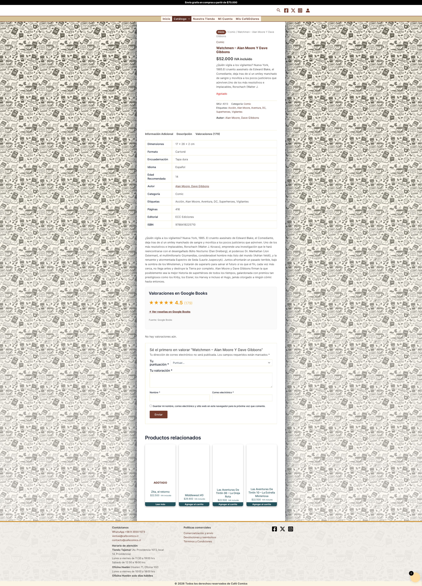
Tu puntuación (159, 362)
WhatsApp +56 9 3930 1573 (128, 531)
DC (264, 107)
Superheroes (223, 111)
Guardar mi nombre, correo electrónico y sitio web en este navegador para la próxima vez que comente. (209, 406)
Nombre (155, 392)
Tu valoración (161, 370)
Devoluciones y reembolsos (200, 537)
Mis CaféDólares (247, 18)
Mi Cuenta (225, 18)
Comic (231, 32)
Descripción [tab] (184, 134)
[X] (293, 10)
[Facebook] (286, 10)
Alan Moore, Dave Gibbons (242, 117)
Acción (232, 107)
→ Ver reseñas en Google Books (169, 311)
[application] (188, 18)
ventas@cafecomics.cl (125, 536)
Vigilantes (237, 111)
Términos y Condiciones (198, 541)
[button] (279, 10)
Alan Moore (243, 107)
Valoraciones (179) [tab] (208, 134)
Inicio (166, 18)
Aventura (256, 107)
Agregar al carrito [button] (194, 504)
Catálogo (180, 18)
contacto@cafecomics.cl (126, 540)
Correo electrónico (223, 392)
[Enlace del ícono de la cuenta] (308, 10)
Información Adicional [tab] (159, 134)
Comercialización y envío (198, 533)
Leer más (160, 504)
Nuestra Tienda (204, 18)
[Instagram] (300, 10)
